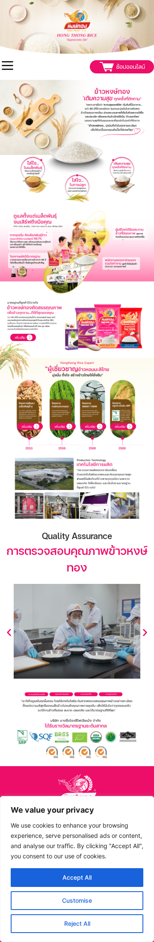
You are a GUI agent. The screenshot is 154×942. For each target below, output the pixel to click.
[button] (9, 632)
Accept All (77, 877)
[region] (77, 869)
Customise (77, 900)
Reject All (77, 923)
